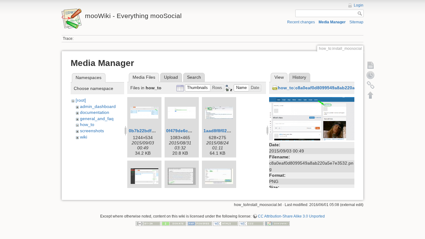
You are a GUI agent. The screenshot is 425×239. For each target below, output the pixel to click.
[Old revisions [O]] (371, 75)
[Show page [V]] (371, 65)
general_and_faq (97, 118)
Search (194, 77)
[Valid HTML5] (225, 223)
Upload (171, 77)
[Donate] (173, 223)
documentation (94, 112)
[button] (197, 87)
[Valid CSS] (251, 223)
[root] (81, 100)
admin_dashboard (98, 106)
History (299, 77)
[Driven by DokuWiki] (277, 223)
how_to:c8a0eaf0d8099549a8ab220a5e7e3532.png (331, 87)
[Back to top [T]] (371, 95)
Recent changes (301, 22)
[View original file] (311, 118)
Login (358, 5)
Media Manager (332, 22)
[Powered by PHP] (199, 223)
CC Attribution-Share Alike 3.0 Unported (291, 216)
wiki (83, 136)
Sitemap (356, 22)
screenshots (92, 130)
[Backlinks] (371, 85)
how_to (87, 124)
